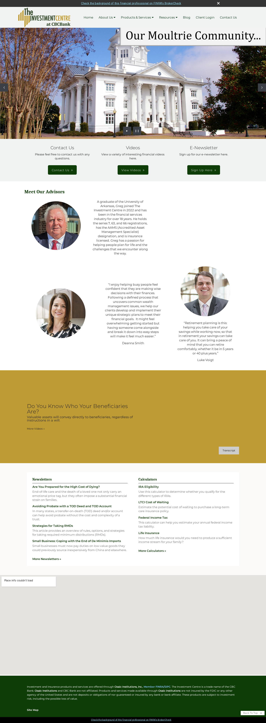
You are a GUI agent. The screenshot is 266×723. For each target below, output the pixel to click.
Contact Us (228, 17)
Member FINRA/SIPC (157, 686)
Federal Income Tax (153, 517)
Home (88, 17)
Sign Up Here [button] (202, 170)
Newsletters (42, 479)
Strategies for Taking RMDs (52, 526)
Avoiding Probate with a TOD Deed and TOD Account (72, 506)
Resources (167, 17)
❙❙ (137, 130)
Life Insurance (148, 533)
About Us (106, 17)
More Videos (36, 428)
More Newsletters (46, 559)
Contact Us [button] (60, 170)
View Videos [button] (131, 170)
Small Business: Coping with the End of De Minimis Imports (76, 541)
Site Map (33, 710)
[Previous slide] (4, 87)
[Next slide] (262, 87)
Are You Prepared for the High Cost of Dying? (66, 487)
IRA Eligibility (148, 487)
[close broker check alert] (218, 3)
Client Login (205, 17)
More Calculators (152, 551)
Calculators (147, 479)
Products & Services (136, 17)
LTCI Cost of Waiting (153, 502)
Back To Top (251, 713)
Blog (186, 17)
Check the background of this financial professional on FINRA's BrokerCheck (131, 3)
